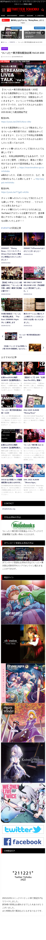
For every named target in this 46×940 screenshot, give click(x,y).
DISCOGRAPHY (12, 15)
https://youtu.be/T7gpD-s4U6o (15, 192)
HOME (3, 15)
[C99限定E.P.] (23, 876)
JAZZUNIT (30, 15)
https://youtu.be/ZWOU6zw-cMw (16, 122)
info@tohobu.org (8, 509)
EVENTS (22, 15)
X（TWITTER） (40, 15)
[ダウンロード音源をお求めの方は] (23, 554)
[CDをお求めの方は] (23, 525)
